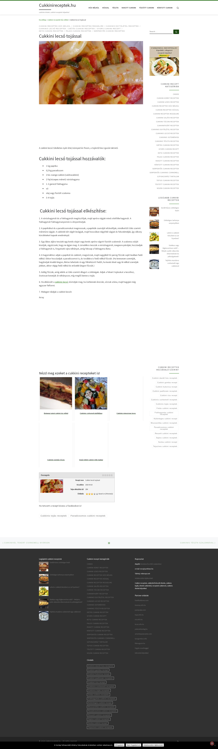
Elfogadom (119, 745)
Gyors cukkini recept (169, 149)
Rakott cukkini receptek (167, 161)
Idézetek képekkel (141, 653)
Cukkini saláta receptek (167, 118)
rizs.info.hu (139, 619)
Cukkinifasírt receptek (168, 125)
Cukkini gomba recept (167, 382)
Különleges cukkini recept (165, 419)
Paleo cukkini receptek (168, 157)
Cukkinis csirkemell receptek (164, 400)
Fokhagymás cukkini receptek (164, 413)
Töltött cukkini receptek (167, 184)
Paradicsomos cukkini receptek (164, 428)
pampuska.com (140, 610)
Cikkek (176, 94)
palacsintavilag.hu (141, 629)
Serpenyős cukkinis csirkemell (164, 172)
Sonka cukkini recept (167, 442)
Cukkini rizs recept (168, 395)
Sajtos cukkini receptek (166, 438)
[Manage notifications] (212, 743)
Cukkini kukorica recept (166, 387)
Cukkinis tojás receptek (166, 404)
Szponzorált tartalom (168, 176)
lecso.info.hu (139, 624)
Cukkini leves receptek (168, 102)
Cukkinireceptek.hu (53, 741)
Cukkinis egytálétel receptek (165, 129)
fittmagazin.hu (140, 643)
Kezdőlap (42, 20)
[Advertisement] (91, 125)
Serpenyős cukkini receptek (165, 168)
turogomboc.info (141, 639)
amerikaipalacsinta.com (143, 634)
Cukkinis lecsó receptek (167, 133)
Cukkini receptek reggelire (166, 114)
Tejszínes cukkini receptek (165, 446)
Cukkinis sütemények (169, 137)
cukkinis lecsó (61, 281)
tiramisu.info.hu (140, 605)
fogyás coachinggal (141, 648)
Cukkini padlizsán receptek (165, 391)
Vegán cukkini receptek (168, 188)
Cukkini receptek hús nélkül (58, 20)
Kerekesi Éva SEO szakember (151, 564)
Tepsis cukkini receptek (168, 180)
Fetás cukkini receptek (167, 408)
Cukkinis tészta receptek (167, 141)
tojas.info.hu (139, 615)
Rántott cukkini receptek (167, 165)
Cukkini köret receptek (168, 98)
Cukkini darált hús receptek (164, 378)
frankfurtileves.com (141, 600)
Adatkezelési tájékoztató (144, 578)
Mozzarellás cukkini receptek (164, 423)
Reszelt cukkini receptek (166, 433)
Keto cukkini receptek (168, 153)
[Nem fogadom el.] (215, 745)
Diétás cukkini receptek (168, 145)
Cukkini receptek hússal (167, 110)
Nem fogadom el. (133, 745)
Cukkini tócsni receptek (167, 121)
